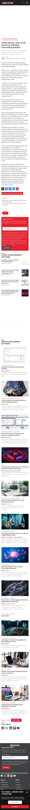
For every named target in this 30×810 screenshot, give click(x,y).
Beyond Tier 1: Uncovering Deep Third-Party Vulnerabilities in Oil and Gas (14, 600)
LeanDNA (7, 371)
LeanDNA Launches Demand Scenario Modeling (10, 260)
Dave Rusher (5, 616)
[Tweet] (13, 188)
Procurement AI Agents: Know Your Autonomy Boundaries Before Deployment (10, 291)
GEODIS (6, 643)
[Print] (2, 188)
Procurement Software (10, 40)
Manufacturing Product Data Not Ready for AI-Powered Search (14, 672)
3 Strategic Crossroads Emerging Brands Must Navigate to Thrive (13, 640)
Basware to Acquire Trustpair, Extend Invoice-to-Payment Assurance (10, 281)
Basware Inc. (8, 437)
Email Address (7, 225)
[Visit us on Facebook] (2, 728)
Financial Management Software (10, 398)
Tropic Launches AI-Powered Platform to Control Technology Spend (10, 271)
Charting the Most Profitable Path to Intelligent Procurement (12, 705)
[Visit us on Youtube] (18, 728)
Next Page (16, 720)
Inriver (6, 675)
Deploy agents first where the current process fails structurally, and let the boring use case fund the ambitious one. (14, 474)
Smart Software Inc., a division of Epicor (14, 58)
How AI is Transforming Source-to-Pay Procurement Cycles (12, 501)
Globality (7, 708)
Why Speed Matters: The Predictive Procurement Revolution (12, 567)
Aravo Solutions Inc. (10, 604)
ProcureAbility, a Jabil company (13, 537)
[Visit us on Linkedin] (10, 728)
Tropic (6, 404)
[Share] (6, 188)
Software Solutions (7, 365)
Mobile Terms (8, 245)
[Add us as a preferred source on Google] (17, 188)
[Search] (23, 2)
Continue (15, 806)
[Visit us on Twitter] (6, 728)
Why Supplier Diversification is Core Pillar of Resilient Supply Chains (14, 534)
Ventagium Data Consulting (12, 471)
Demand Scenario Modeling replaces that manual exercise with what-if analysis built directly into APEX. (14, 374)
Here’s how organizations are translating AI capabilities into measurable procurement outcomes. (12, 507)
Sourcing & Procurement (9, 38)
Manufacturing (5, 669)
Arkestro (6, 570)
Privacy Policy (18, 245)
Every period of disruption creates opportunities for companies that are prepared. (14, 646)
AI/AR (2, 465)
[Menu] (27, 2)
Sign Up (6, 248)
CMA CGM (7, 504)
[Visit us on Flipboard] (14, 728)
